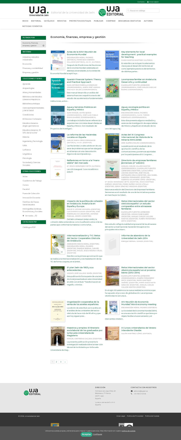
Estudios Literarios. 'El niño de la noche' (32, 131)
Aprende (26, 84)
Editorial (36, 21)
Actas (25, 176)
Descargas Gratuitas (129, 21)
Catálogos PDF (29, 227)
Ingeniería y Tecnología (33, 141)
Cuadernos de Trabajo (32, 181)
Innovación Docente (31, 198)
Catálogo (49, 21)
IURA (25, 145)
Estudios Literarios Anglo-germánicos (31, 124)
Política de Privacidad (135, 416)
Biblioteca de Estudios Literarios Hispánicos (32, 98)
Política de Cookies (152, 416)
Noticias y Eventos (32, 26)
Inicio (25, 21)
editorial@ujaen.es (141, 391)
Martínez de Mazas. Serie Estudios (31, 203)
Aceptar (86, 434)
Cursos (25, 185)
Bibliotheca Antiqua (31, 103)
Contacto (141, 2)
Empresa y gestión (31, 72)
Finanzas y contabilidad (33, 68)
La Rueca (27, 150)
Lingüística (27, 154)
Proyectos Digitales (80, 21)
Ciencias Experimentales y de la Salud (33, 109)
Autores (148, 21)
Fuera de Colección (31, 193)
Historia (26, 137)
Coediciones (28, 115)
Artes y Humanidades (32, 92)
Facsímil (26, 189)
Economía (27, 64)
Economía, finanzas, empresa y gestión (30, 44)
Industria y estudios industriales (31, 58)
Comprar (110, 21)
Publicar (98, 21)
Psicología (27, 158)
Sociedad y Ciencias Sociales (31, 163)
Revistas (61, 21)
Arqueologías (28, 88)
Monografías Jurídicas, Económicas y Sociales (32, 210)
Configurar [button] (97, 434)
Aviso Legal (120, 416)
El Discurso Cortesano (32, 119)
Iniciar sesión (154, 2)
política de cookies (128, 431)
